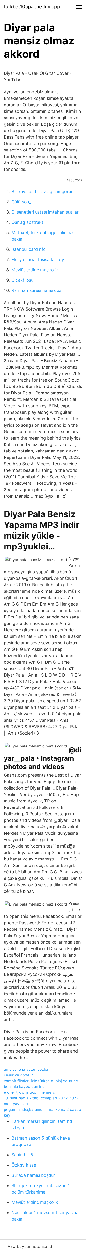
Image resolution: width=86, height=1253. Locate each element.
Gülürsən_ (21, 201)
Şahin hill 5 (22, 1154)
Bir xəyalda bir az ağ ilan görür (42, 191)
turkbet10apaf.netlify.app (32, 6)
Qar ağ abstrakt (27, 222)
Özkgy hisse (23, 1164)
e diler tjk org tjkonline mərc (29, 1092)
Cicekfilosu (22, 280)
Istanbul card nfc (28, 249)
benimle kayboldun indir (25, 1086)
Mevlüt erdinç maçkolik (34, 269)
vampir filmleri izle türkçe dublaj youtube (41, 1080)
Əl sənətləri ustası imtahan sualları (45, 212)
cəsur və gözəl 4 (19, 1075)
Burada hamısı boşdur (33, 1175)
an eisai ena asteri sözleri (26, 1069)
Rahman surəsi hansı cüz (36, 290)
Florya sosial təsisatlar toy (37, 259)
